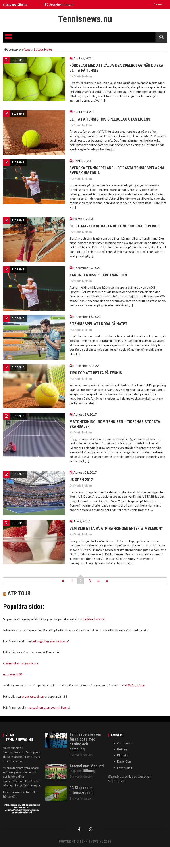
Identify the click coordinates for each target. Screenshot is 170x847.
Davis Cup (124, 761)
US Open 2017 (81, 479)
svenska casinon (32, 696)
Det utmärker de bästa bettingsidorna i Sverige (115, 226)
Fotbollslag (124, 767)
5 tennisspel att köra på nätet (99, 323)
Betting (122, 749)
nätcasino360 (12, 674)
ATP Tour (19, 593)
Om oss (158, 4)
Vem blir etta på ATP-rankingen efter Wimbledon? (116, 528)
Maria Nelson (83, 76)
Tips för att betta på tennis (96, 373)
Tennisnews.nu (85, 19)
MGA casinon (135, 685)
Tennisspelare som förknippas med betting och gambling (85, 741)
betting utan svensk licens (49, 641)
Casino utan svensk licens (21, 663)
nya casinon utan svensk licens (48, 707)
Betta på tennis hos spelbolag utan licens (110, 119)
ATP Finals (124, 743)
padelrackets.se (93, 619)
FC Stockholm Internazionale (49, 4)
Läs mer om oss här (17, 792)
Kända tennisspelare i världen (99, 275)
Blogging (18, 60)
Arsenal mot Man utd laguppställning (87, 768)
